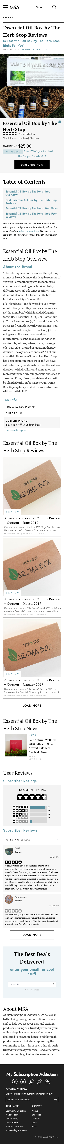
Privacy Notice (32, 990)
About (35, 1110)
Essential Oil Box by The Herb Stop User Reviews (31, 215)
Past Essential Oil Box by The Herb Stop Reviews (31, 201)
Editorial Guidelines (14, 1126)
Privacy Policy (12, 1114)
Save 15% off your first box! (23, 424)
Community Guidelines (16, 1110)
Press (34, 1126)
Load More (32, 705)
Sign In (40, 7)
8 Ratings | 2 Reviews (29, 138)
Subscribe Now (32, 164)
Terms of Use (12, 1122)
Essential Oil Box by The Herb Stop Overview (27, 193)
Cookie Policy (12, 1118)
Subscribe (36, 1114)
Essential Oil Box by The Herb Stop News (31, 208)
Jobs (34, 1122)
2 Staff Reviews (10, 138)
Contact (35, 1118)
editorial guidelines (29, 231)
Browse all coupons (16, 430)
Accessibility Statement (16, 1130)
